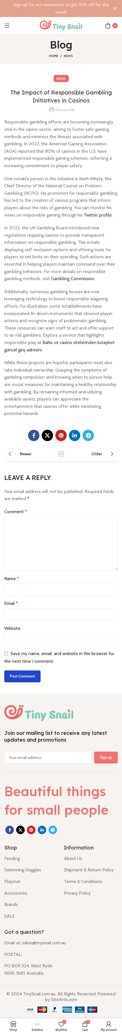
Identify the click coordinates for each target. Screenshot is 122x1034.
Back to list (61, 454)
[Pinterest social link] (61, 435)
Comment (15, 511)
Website (12, 628)
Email (11, 603)
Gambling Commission (72, 278)
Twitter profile (98, 215)
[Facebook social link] (33, 435)
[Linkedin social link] (74, 435)
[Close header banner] (115, 8)
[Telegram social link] (88, 435)
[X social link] (47, 435)
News (68, 56)
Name (11, 578)
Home (53, 56)
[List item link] (29, 858)
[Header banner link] (52, 8)
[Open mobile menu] (7, 25)
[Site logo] (61, 25)
